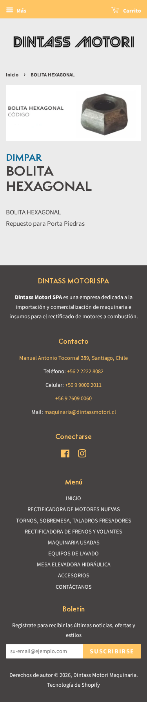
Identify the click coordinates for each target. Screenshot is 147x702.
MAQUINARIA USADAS (74, 543)
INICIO (73, 498)
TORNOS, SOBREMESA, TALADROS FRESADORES (73, 521)
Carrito (131, 11)
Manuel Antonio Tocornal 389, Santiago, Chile (73, 358)
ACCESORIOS (73, 575)
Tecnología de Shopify (73, 685)
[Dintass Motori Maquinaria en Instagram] (82, 455)
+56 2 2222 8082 (85, 371)
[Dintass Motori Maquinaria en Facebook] (65, 455)
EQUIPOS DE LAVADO (73, 554)
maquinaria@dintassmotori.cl (80, 412)
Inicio (12, 74)
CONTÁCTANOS (74, 587)
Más (20, 11)
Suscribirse (112, 651)
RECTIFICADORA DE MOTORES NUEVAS (73, 509)
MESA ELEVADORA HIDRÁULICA (74, 565)
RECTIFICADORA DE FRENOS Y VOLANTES (73, 532)
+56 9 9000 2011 (83, 385)
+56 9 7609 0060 (73, 398)
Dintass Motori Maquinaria (104, 675)
